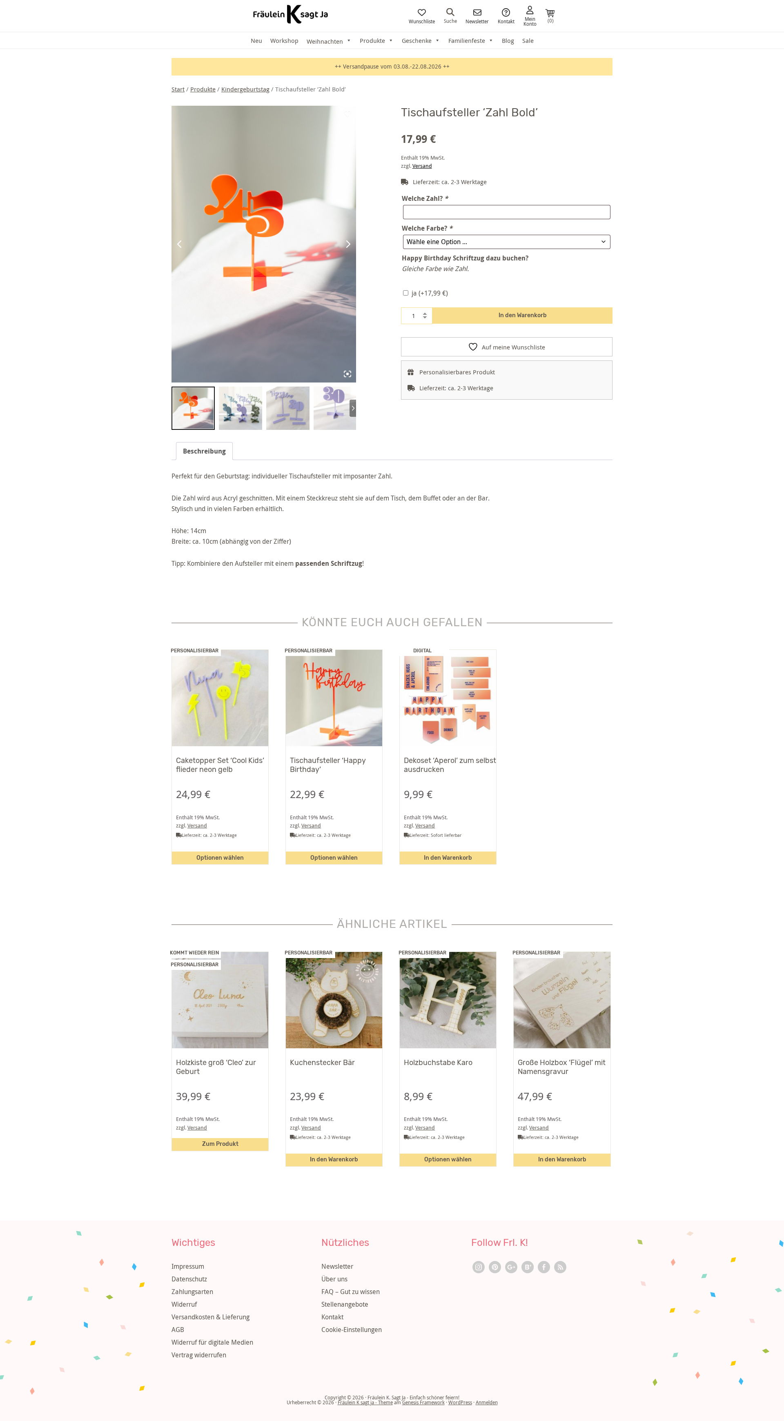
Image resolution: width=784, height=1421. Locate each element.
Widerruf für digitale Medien (212, 1342)
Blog (508, 40)
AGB (178, 1329)
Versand (422, 165)
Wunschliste (422, 21)
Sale (528, 40)
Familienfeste (466, 40)
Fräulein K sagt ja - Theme (365, 1402)
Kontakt (506, 21)
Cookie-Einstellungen (351, 1329)
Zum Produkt (220, 1144)
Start (178, 89)
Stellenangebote (344, 1304)
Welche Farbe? (427, 228)
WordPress (460, 1402)
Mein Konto (530, 21)
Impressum (188, 1266)
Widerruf (184, 1304)
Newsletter (477, 21)
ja (430, 293)
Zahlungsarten (192, 1291)
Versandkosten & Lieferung (210, 1316)
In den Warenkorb (523, 315)
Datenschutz (189, 1278)
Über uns (334, 1278)
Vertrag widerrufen (199, 1354)
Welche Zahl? (425, 198)
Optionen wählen (220, 857)
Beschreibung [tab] (204, 451)
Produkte (372, 40)
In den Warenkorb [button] (448, 857)
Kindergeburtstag (245, 89)
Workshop (284, 40)
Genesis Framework (423, 1402)
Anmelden (487, 1402)
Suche (450, 20)
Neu (256, 40)
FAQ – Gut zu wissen (350, 1291)
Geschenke (417, 40)
